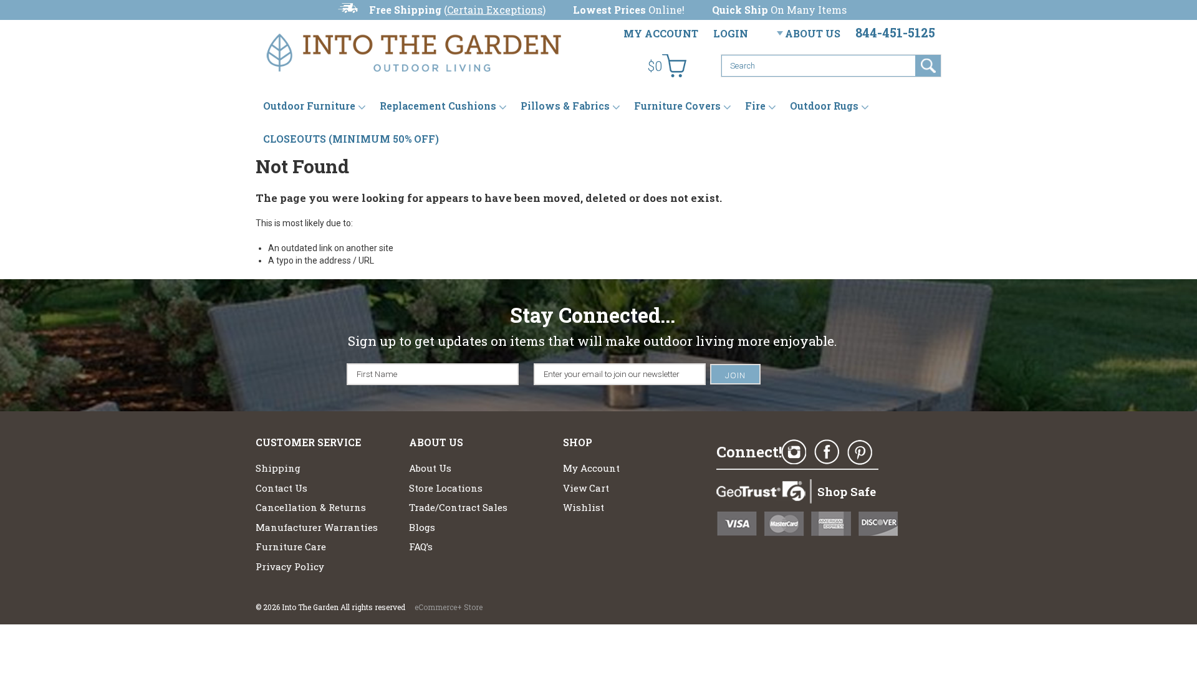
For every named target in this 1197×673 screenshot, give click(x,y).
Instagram (793, 452)
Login (730, 33)
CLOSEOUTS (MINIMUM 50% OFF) (351, 138)
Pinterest (859, 452)
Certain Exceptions (494, 9)
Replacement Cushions (438, 105)
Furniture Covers (677, 105)
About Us (812, 33)
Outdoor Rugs (824, 105)
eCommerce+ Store (449, 607)
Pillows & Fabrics (565, 105)
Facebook (826, 452)
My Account (660, 33)
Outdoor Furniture (309, 105)
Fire (755, 105)
